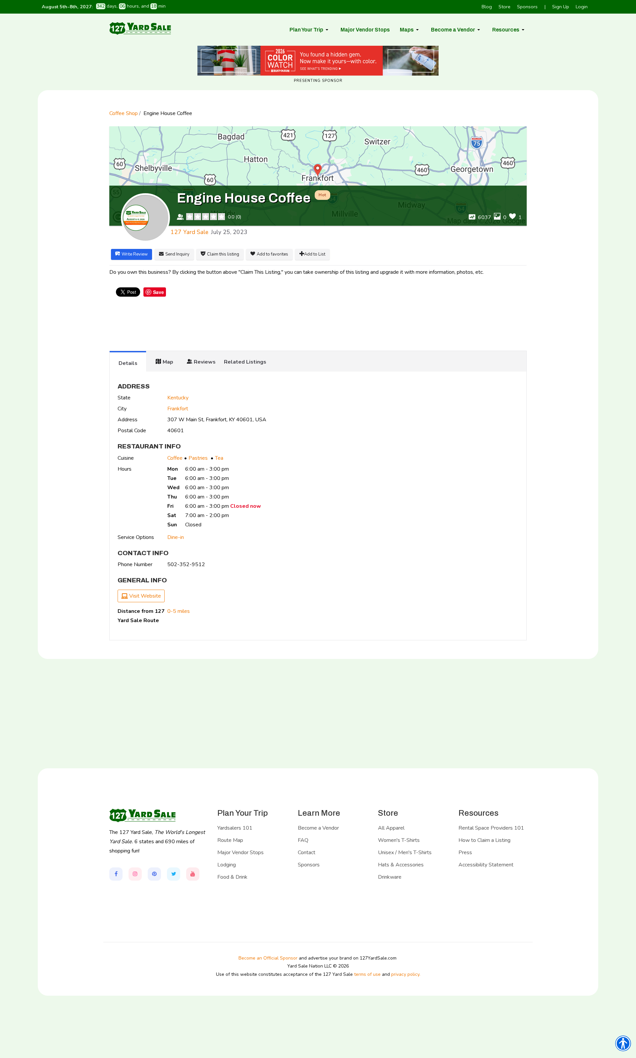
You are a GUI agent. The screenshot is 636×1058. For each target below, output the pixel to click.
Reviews (205, 362)
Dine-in (175, 537)
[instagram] (135, 874)
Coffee (175, 458)
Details (128, 363)
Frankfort (177, 408)
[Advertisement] (318, 324)
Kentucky (177, 397)
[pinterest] (154, 874)
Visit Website (144, 596)
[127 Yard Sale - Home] (140, 28)
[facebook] (116, 874)
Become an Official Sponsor (267, 958)
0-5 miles (178, 611)
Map (168, 362)
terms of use (367, 974)
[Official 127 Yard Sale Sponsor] (318, 61)
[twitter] (173, 874)
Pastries (198, 458)
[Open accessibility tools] (623, 1043)
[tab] (128, 361)
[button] (310, 30)
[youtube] (192, 874)
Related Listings (245, 362)
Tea (219, 458)
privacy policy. (405, 974)
